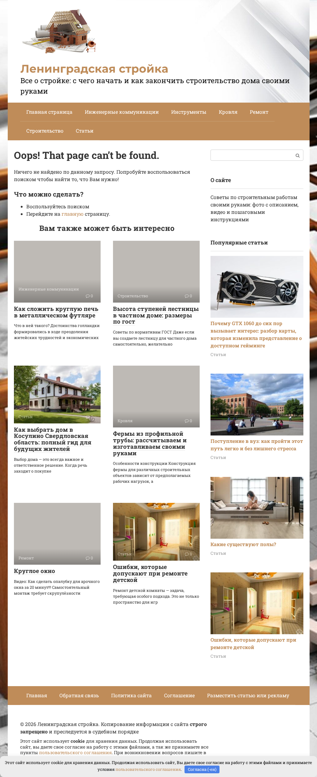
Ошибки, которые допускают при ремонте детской (150, 573)
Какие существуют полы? (243, 544)
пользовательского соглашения (75, 752)
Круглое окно (34, 571)
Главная (36, 695)
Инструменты (188, 111)
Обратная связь (79, 695)
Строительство (44, 130)
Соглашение (179, 695)
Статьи (84, 130)
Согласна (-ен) (202, 769)
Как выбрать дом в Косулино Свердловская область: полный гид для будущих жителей (52, 439)
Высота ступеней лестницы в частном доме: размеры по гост (156, 315)
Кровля (228, 111)
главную (73, 213)
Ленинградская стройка (94, 68)
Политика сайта (131, 695)
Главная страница (49, 111)
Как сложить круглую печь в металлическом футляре (56, 312)
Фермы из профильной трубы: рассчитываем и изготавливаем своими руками (150, 443)
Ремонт (259, 111)
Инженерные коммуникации (122, 111)
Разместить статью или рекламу (248, 695)
